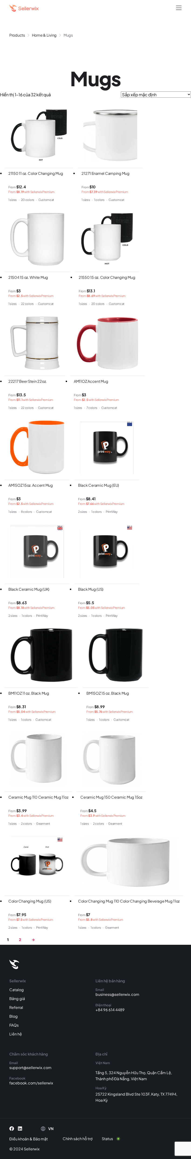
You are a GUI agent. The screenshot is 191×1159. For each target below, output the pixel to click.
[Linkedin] (20, 1128)
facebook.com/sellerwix (31, 1082)
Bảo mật (40, 1138)
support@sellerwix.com (30, 1067)
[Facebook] (11, 1128)
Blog (13, 1016)
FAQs (14, 1025)
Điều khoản (19, 1138)
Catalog (16, 989)
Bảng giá (17, 998)
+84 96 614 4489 (110, 1009)
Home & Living (44, 35)
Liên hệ (15, 1033)
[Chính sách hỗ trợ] (81, 1138)
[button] (179, 8)
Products (17, 35)
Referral (16, 1007)
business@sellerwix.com (117, 994)
